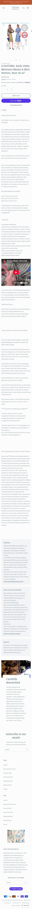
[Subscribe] (27, 750)
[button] (4, 8)
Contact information (17, 905)
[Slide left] (12, 60)
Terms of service (16, 902)
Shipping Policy (8, 781)
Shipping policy (26, 902)
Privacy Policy (7, 773)
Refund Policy (7, 785)
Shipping (3, 79)
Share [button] (4, 110)
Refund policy (27, 900)
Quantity (3, 85)
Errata (5, 789)
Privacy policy (7, 902)
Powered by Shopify (17, 900)
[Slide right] (20, 60)
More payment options (16, 105)
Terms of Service (8, 777)
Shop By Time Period (9, 769)
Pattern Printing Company (12, 633)
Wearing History (9, 900)
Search (5, 765)
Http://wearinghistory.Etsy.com (13, 581)
